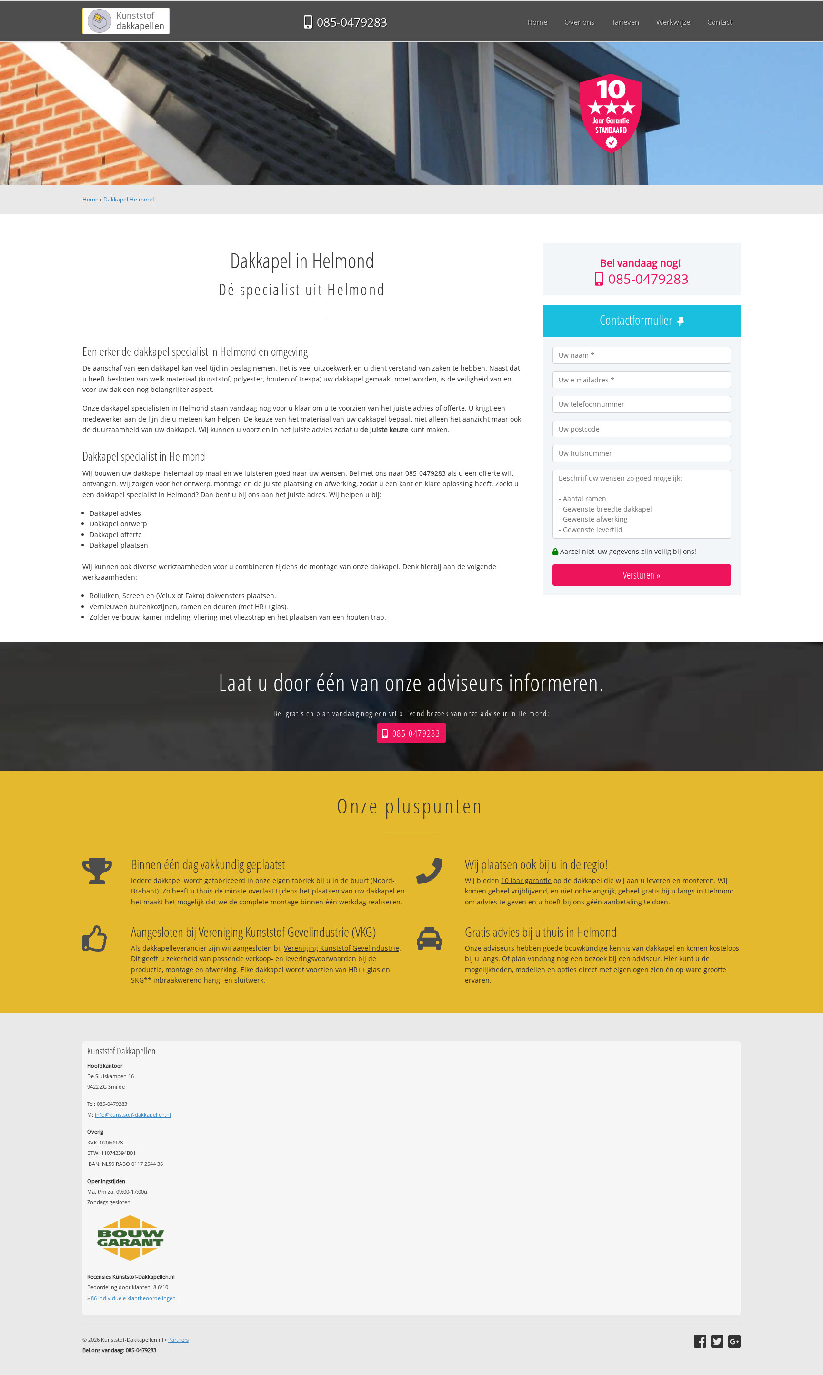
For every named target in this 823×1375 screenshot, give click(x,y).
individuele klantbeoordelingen (133, 1298)
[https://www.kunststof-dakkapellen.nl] (126, 21)
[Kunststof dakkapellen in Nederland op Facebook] (700, 1342)
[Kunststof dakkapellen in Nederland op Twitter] (717, 1342)
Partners (178, 1339)
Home (90, 199)
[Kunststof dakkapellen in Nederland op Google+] (734, 1342)
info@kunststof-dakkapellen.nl (133, 1114)
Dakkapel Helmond (128, 199)
